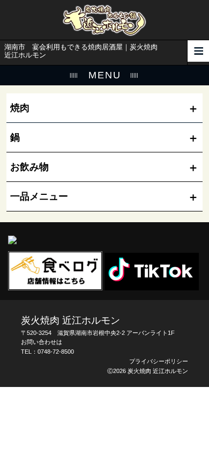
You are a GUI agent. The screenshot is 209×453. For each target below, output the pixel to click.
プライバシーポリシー (158, 361)
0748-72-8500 (56, 351)
